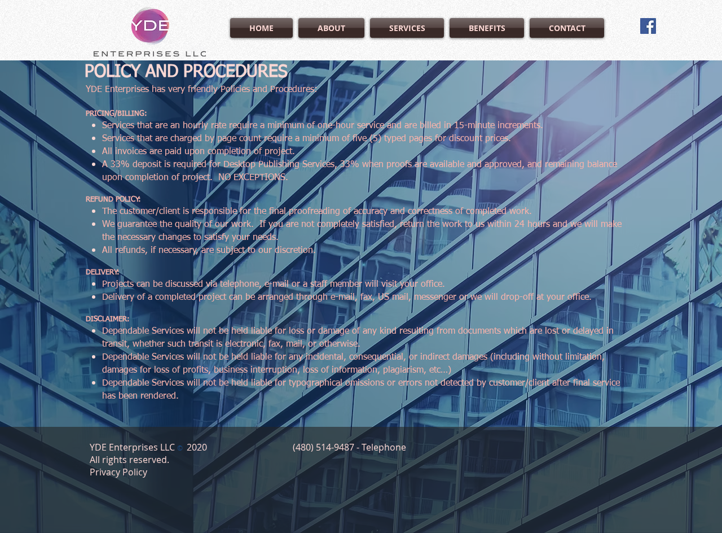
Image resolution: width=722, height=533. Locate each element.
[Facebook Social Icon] (648, 26)
